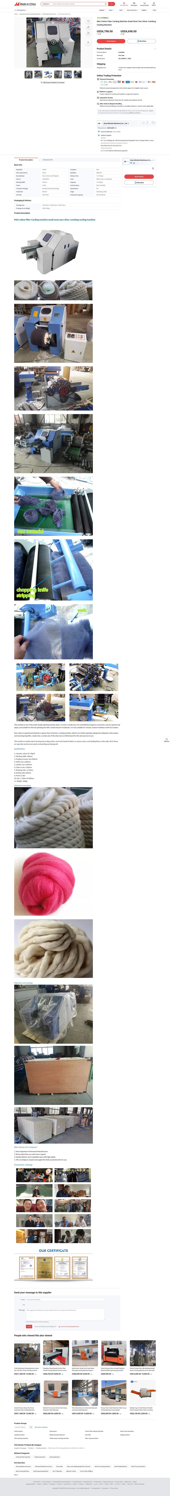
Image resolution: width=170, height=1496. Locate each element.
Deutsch (81, 1484)
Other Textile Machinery (64, 14)
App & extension (132, 10)
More (16, 1475)
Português (52, 1484)
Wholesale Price (88, 1482)
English (39, 1484)
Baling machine (125, 1435)
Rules (154, 10)
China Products (46, 1482)
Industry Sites (97, 1482)
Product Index (119, 1482)
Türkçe (123, 1484)
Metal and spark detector (57, 1435)
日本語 (106, 1484)
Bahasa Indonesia (139, 1484)
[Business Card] (153, 168)
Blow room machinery (127, 1431)
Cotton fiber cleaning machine (94, 1431)
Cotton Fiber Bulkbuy (86, 1471)
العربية (95, 1484)
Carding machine (19, 1435)
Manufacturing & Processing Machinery (30, 14)
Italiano (75, 1484)
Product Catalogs (41, 1427)
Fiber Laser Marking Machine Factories (78, 1466)
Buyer (110, 10)
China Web (59, 1466)
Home (15, 14)
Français (59, 1484)
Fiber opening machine (21, 1438)
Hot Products (36, 1482)
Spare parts (53, 1431)
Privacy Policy (114, 1488)
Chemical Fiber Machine (23, 1457)
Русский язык (67, 1484)
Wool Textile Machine (120, 1466)
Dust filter (88, 1435)
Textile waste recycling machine (59, 1438)
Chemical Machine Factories (43, 1466)
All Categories (21, 10)
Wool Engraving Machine (40, 1471)
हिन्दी (111, 1484)
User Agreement (96, 1488)
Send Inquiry (111, 41)
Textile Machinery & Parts (49, 14)
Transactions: (107, 128)
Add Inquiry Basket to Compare (54, 82)
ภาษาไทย (117, 1484)
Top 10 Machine (57, 1471)
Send (29, 1326)
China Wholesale (77, 1482)
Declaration (105, 1488)
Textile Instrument (39, 1457)
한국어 (101, 1484)
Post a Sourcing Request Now (69, 1326)
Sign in (154, 5)
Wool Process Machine (138, 1466)
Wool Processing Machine (102, 1466)
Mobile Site (128, 1482)
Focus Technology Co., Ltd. (72, 1488)
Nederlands (89, 1484)
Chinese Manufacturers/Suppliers (61, 1482)
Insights (135, 1482)
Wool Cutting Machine (22, 1471)
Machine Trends (71, 1471)
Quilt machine (18, 1431)
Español (45, 1484)
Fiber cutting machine (91, 1438)
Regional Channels (108, 1482)
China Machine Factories (23, 1466)
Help (120, 10)
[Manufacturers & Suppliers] (25, 4)
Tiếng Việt (130, 1484)
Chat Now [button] (142, 41)
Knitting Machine (54, 1457)
